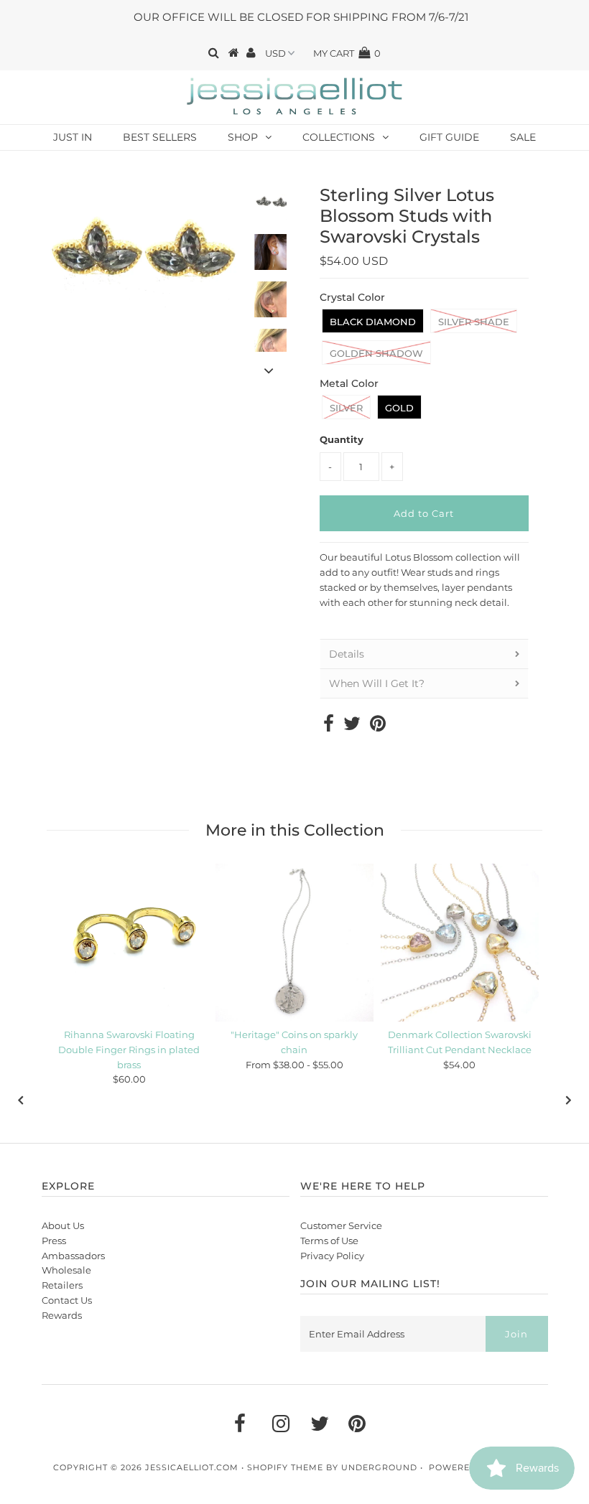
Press (54, 1240)
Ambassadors (73, 1255)
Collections (338, 137)
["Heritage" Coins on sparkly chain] (294, 943)
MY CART (347, 53)
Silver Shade (473, 321)
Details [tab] (346, 654)
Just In (72, 137)
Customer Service (341, 1225)
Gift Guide (449, 137)
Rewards (62, 1315)
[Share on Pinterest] (378, 726)
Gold (399, 408)
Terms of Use (329, 1240)
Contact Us (67, 1300)
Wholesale (66, 1270)
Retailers (62, 1285)
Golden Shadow (376, 353)
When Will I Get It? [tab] (377, 683)
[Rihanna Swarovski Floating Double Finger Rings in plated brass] (129, 943)
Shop (243, 137)
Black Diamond (373, 321)
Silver (346, 408)
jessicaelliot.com (191, 1467)
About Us (63, 1225)
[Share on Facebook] (328, 726)
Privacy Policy (332, 1255)
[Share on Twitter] (352, 726)
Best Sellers (160, 137)
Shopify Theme (285, 1467)
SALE (523, 137)
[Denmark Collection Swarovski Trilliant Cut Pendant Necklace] (460, 943)
